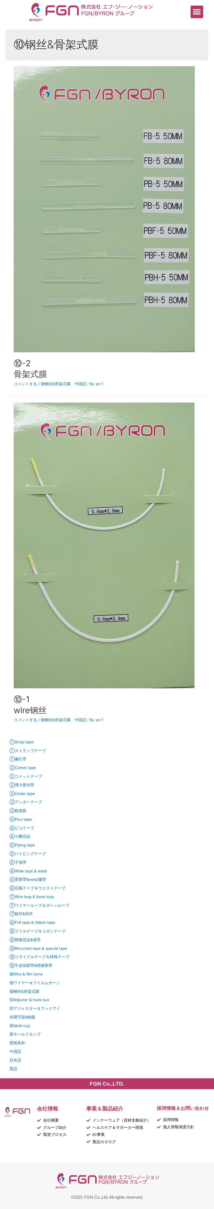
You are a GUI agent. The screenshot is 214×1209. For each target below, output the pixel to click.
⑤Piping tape (22, 845)
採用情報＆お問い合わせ (183, 1108)
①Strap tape (21, 742)
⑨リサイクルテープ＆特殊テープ (39, 957)
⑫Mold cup (19, 1026)
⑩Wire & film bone (26, 974)
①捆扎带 (17, 759)
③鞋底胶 (17, 810)
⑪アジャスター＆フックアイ (34, 1008)
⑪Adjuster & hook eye (29, 1000)
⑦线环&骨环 (21, 913)
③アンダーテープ (25, 802)
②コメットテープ (25, 776)
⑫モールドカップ (25, 1034)
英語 (13, 1069)
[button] (197, 12)
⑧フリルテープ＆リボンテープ (37, 931)
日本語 (15, 1060)
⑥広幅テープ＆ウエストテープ (37, 888)
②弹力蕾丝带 (21, 785)
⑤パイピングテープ (27, 853)
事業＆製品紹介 (104, 1109)
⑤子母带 (17, 862)
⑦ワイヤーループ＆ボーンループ (39, 905)
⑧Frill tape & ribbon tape (32, 922)
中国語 (80, 384)
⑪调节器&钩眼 (22, 1017)
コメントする (25, 384)
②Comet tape (22, 767)
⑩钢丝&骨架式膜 (55, 384)
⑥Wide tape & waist (28, 871)
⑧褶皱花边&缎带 (25, 939)
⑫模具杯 (17, 1043)
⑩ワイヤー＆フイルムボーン (34, 982)
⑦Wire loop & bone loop (31, 896)
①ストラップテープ (27, 750)
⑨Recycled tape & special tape (38, 948)
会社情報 (47, 1109)
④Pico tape (20, 819)
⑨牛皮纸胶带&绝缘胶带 (30, 965)
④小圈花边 (19, 836)
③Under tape (22, 793)
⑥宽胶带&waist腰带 (27, 879)
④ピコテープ (21, 828)
